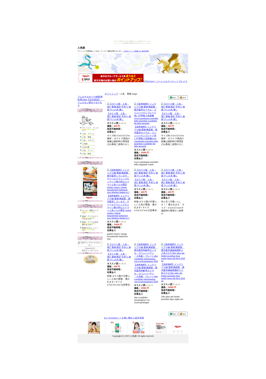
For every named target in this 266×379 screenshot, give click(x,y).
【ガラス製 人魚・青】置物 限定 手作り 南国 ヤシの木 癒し (119, 116)
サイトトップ (111, 94)
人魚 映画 (86, 154)
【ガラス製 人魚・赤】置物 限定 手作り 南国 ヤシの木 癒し (146, 182)
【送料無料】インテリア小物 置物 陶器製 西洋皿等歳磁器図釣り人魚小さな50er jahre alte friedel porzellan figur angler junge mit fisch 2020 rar (173, 272)
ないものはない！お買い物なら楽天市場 (124, 318)
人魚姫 (81, 47)
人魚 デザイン (88, 140)
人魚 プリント (88, 134)
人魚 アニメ (87, 150)
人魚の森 (85, 147)
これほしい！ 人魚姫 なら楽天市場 (136, 51)
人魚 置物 (86, 137)
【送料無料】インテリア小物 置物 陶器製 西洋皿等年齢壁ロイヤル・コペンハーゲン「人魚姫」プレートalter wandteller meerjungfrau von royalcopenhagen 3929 (146, 273)
